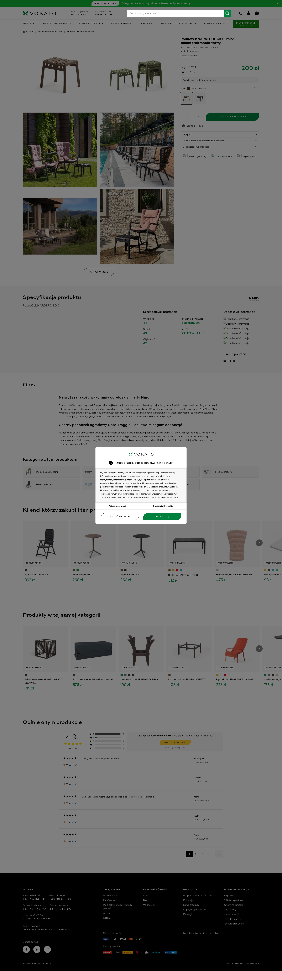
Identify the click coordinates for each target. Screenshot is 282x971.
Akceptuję (162, 517)
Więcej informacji (117, 506)
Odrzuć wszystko (120, 517)
